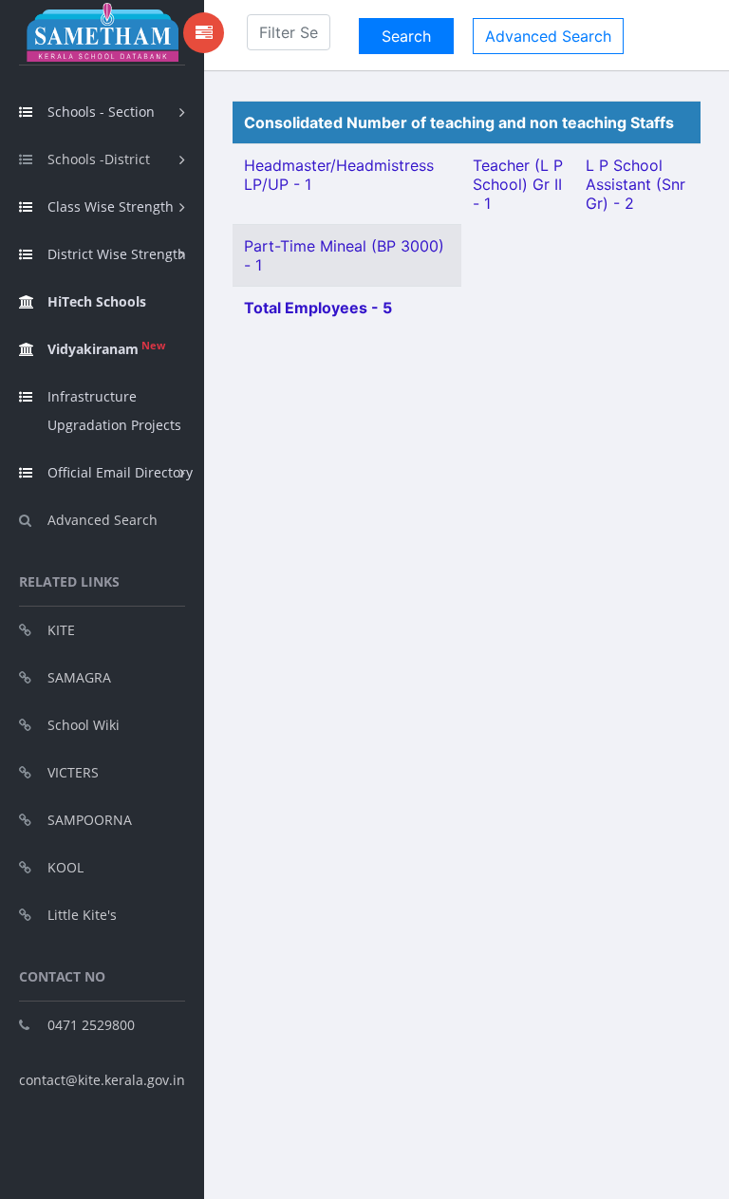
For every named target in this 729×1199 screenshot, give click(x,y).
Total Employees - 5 (318, 307)
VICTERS (73, 772)
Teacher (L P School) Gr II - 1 (518, 184)
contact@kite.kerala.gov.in (102, 1080)
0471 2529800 (91, 1025)
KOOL (65, 867)
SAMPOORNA (89, 820)
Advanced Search (102, 520)
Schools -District (98, 159)
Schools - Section (101, 112)
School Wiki (83, 725)
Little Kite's (82, 915)
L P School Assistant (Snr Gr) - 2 (635, 184)
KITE (61, 630)
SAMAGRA (79, 677)
